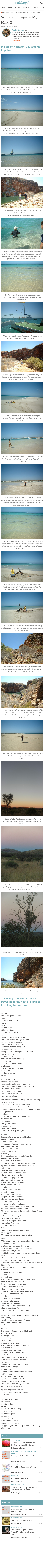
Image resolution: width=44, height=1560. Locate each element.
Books (17, 7)
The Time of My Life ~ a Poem (22, 1520)
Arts (3, 7)
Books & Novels (17, 1485)
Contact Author (16, 41)
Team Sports (16, 1440)
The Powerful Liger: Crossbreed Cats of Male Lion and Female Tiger (23, 1532)
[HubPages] (22, 3)
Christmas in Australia (19, 1478)
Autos (10, 7)
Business (26, 7)
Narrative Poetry (18, 1507)
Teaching (14, 1464)
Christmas (15, 1476)
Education (35, 7)
